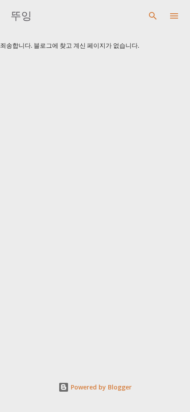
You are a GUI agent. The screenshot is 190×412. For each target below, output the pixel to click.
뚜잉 (21, 16)
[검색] (153, 16)
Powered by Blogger (100, 387)
